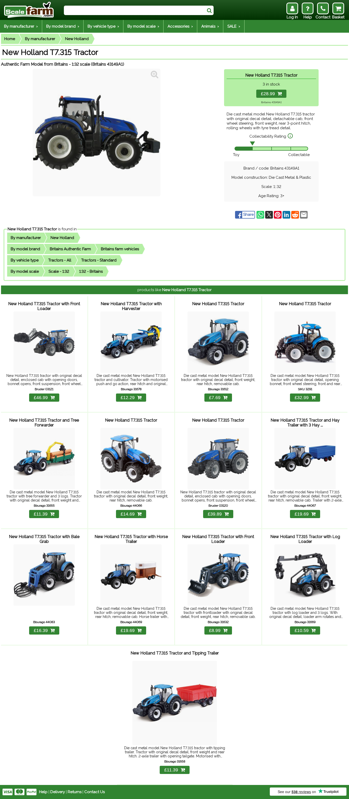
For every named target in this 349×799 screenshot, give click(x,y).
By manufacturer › (21, 26)
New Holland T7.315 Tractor (32, 229)
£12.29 (128, 397)
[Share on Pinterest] (278, 214)
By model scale (25, 271)
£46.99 (41, 397)
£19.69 (302, 514)
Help (43, 792)
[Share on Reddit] (295, 214)
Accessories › (180, 26)
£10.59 (302, 630)
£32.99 (302, 397)
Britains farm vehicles (120, 249)
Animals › (210, 26)
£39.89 (215, 514)
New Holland (77, 39)
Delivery (57, 792)
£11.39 (41, 514)
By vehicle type (25, 260)
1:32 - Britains (91, 271)
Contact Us (94, 792)
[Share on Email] (304, 214)
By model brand (25, 249)
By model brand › (62, 26)
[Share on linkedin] (287, 214)
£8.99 (214, 630)
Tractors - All (59, 260)
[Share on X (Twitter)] (269, 214)
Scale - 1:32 (59, 271)
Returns (75, 792)
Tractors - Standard (99, 260)
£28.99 (269, 93)
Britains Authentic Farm (70, 249)
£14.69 (128, 514)
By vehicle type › (103, 26)
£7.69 (214, 397)
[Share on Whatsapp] (261, 214)
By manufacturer (40, 39)
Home (9, 39)
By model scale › (143, 26)
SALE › (233, 26)
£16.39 (41, 630)
